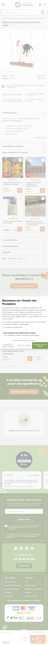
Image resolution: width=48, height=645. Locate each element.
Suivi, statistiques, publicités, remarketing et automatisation (22, 335)
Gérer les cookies (24, 345)
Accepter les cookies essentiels (8, 345)
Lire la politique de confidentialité (12, 327)
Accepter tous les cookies (40, 345)
